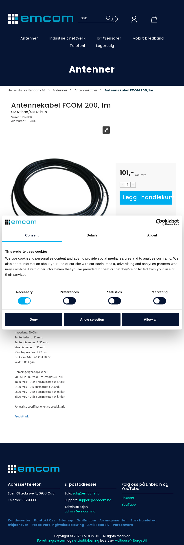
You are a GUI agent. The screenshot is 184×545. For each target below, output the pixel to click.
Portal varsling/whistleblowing (58, 525)
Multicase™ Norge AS (131, 540)
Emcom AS (37, 90)
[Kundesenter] (114, 19)
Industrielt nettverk (67, 38)
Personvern (123, 525)
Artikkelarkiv (98, 525)
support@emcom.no (95, 500)
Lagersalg (105, 45)
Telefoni (77, 45)
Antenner (29, 38)
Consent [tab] (32, 235)
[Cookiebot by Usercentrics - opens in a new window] (159, 222)
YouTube (129, 504)
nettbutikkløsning (85, 540)
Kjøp (146, 198)
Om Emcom (86, 520)
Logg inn (134, 19)
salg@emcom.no (86, 493)
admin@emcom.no (80, 511)
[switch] (69, 300)
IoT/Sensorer (109, 38)
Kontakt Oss (44, 520)
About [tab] (152, 235)
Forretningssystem (51, 540)
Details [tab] (92, 235)
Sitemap (66, 520)
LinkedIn (128, 498)
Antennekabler (85, 90)
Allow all (150, 319)
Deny (34, 319)
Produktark (21, 416)
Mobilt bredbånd (148, 38)
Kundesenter (19, 520)
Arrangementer (113, 520)
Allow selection (92, 319)
